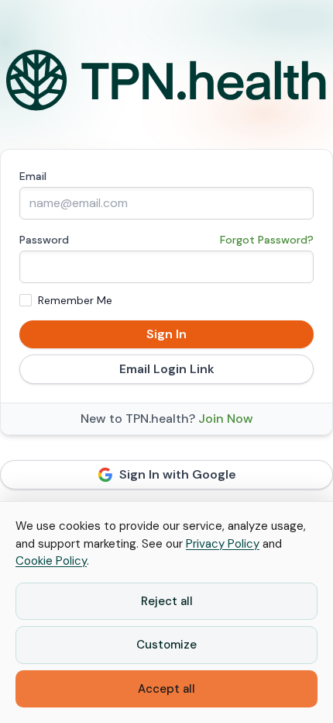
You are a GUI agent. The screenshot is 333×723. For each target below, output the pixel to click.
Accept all (166, 689)
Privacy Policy (222, 544)
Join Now (225, 418)
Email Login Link (167, 369)
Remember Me (75, 300)
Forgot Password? (267, 240)
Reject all (167, 601)
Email (32, 176)
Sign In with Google (177, 474)
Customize (166, 644)
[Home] (166, 81)
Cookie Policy (51, 561)
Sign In (166, 334)
